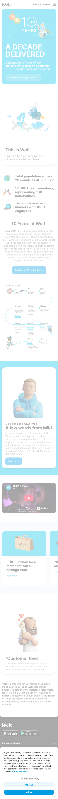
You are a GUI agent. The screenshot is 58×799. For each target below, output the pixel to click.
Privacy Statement (20, 771)
